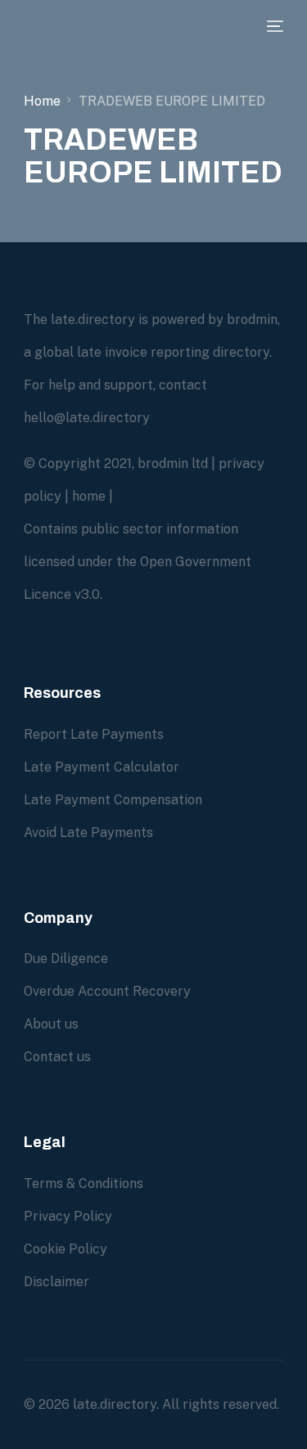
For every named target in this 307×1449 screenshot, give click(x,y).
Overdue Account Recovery (107, 991)
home (89, 496)
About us (51, 1024)
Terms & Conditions (83, 1183)
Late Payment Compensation (113, 800)
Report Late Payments (94, 734)
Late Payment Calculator (101, 767)
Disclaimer (56, 1281)
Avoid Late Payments (88, 832)
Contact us (57, 1056)
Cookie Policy (65, 1249)
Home (42, 101)
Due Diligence (66, 958)
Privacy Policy (68, 1216)
